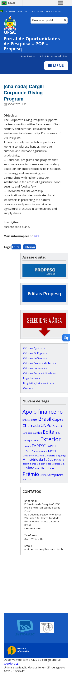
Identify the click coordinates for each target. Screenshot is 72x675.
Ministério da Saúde (37, 459)
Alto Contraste (34, 11)
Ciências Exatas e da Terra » (39, 363)
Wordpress (11, 663)
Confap (37, 432)
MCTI (52, 451)
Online (28, 468)
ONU (38, 468)
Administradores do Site (53, 56)
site (36, 236)
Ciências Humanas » (35, 368)
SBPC (43, 475)
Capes (57, 419)
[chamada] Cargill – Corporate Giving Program (26, 92)
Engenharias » (31, 378)
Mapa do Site (53, 11)
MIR (63, 463)
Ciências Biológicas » (35, 353)
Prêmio (30, 474)
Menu (58, 65)
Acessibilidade (14, 11)
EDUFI (59, 433)
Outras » (28, 388)
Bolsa (34, 420)
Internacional (40, 451)
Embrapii (27, 440)
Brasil (12, 3)
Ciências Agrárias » (34, 348)
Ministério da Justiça (55, 455)
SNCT (25, 479)
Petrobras (47, 468)
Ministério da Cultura (33, 455)
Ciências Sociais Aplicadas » (39, 373)
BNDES (26, 420)
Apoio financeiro (42, 411)
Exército (26, 446)
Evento (35, 440)
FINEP (27, 451)
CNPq (46, 425)
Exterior (29, 247)
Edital (16, 247)
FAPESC (39, 445)
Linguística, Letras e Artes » (38, 383)
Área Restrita (28, 56)
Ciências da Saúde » (35, 358)
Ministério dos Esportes (48, 463)
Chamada (31, 425)
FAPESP (51, 446)
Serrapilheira (55, 475)
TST (30, 479)
